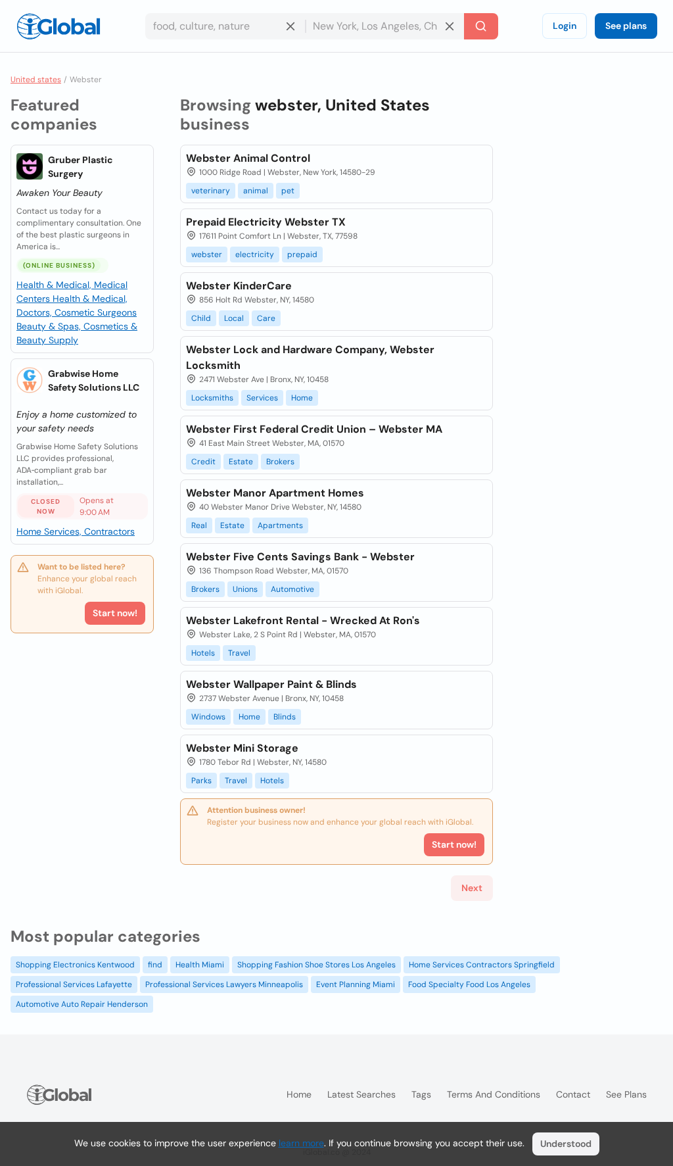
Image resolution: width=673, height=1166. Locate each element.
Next (471, 888)
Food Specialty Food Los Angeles (469, 984)
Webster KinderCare (239, 286)
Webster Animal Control (248, 158)
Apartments (280, 525)
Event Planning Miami (355, 984)
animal (255, 190)
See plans (626, 26)
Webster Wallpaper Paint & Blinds (271, 684)
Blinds (284, 717)
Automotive (292, 589)
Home (302, 398)
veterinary (210, 190)
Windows (208, 717)
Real (199, 525)
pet (287, 190)
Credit (203, 461)
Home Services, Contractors (75, 531)
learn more (301, 1143)
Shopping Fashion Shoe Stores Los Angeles (316, 965)
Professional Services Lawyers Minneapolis (224, 984)
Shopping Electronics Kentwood (75, 965)
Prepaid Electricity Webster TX (266, 222)
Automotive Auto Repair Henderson (82, 1004)
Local (234, 318)
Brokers (280, 461)
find (155, 965)
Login (564, 26)
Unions (245, 589)
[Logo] (58, 26)
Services (262, 398)
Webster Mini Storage (242, 748)
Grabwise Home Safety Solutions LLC (93, 380)
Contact (573, 1094)
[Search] (481, 26)
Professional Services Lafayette (74, 984)
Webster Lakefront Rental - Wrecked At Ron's (303, 620)
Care (266, 318)
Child (201, 318)
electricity (254, 254)
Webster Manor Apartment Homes (275, 493)
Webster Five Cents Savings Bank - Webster (300, 557)
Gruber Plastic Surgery (80, 167)
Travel (239, 653)
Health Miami (199, 965)
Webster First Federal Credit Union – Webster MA (314, 429)
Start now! (115, 613)
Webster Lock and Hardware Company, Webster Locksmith (310, 357)
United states (36, 79)
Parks (201, 780)
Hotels (203, 653)
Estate (241, 461)
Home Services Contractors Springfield (482, 965)
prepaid (302, 254)
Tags (421, 1094)
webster (206, 254)
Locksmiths (212, 398)
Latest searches (361, 1094)
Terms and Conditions (493, 1094)
